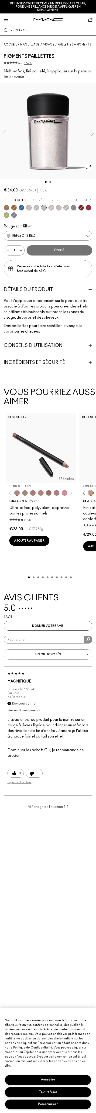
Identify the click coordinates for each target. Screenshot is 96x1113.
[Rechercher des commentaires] (88, 640)
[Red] (81, 207)
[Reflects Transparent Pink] (66, 207)
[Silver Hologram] (14, 215)
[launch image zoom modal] (88, 167)
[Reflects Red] (44, 207)
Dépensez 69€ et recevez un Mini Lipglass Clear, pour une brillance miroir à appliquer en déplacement (48, 6)
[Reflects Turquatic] (21, 207)
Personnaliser (48, 1104)
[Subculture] (17, 493)
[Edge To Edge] (65, 493)
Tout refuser (48, 1092)
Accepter (48, 1079)
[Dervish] (57, 493)
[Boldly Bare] (33, 493)
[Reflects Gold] (36, 207)
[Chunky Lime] (6, 215)
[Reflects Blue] (51, 207)
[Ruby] (88, 207)
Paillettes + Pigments (74, 44)
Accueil (10, 44)
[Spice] (41, 493)
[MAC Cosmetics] (48, 19)
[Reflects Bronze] (14, 207)
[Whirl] (49, 493)
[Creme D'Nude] (91, 493)
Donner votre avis (48, 625)
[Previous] (11, 493)
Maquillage (30, 44)
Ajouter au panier (29, 540)
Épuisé (59, 250)
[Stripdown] (25, 493)
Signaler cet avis (19, 782)
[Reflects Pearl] (29, 207)
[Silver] (73, 207)
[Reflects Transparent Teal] (59, 207)
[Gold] (6, 207)
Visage (48, 44)
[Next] (70, 493)
